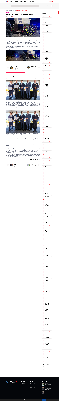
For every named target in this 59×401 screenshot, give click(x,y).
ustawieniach (38, 400)
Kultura (31, 387)
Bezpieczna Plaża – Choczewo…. (47, 385)
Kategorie (25, 1)
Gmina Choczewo (46, 383)
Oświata (35, 387)
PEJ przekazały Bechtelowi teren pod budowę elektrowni (16, 164)
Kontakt (33, 1)
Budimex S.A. (48, 387)
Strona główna (16, 1)
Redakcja (30, 1)
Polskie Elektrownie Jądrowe (48, 384)
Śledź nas (50, 366)
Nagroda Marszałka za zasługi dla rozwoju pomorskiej (16, 66)
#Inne (7, 12)
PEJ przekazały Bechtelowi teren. (48, 393)
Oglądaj (50, 369)
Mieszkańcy (35, 384)
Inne (30, 383)
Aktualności (21, 1)
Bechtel (46, 387)
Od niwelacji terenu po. (48, 389)
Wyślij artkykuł (50, 1)
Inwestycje (31, 384)
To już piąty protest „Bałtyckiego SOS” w (33, 66)
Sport (34, 383)
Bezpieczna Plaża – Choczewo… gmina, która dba (33, 164)
